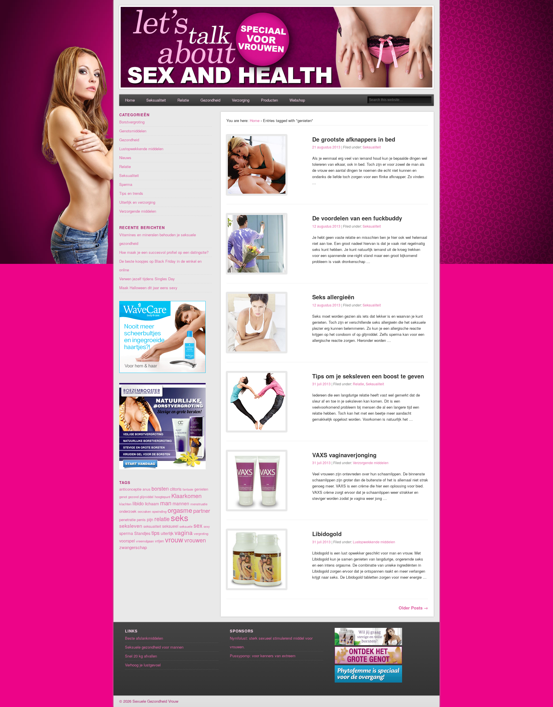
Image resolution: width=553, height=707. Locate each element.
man (165, 503)
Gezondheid (210, 100)
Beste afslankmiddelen (144, 638)
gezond (133, 496)
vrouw (174, 539)
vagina (184, 532)
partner (201, 510)
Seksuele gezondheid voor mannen (154, 647)
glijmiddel (147, 496)
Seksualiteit (156, 100)
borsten (160, 488)
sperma (126, 533)
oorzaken (144, 511)
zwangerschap (133, 547)
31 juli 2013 (321, 383)
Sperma (125, 184)
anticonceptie (130, 489)
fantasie (188, 489)
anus (146, 489)
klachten (125, 504)
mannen (181, 503)
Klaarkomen (186, 495)
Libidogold (327, 533)
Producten (269, 100)
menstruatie (198, 504)
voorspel (127, 541)
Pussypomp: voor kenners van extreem (263, 655)
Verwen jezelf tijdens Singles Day (147, 278)
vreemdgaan (145, 541)
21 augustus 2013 (326, 146)
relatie (162, 518)
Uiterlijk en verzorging (137, 202)
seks (179, 517)
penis (141, 519)
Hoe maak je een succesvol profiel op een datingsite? (164, 252)
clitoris (175, 489)
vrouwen (195, 540)
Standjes (142, 533)
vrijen (159, 541)
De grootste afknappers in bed (353, 139)
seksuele (185, 526)
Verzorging (240, 100)
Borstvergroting (132, 122)
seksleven (130, 525)
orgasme (180, 509)
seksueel (170, 526)
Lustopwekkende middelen (374, 541)
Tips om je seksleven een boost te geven (368, 376)
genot (123, 496)
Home (130, 100)
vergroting (201, 533)
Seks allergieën (333, 297)
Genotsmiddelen (132, 131)
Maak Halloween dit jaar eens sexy (148, 287)
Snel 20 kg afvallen (141, 656)
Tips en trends (131, 193)
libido (138, 503)
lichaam (152, 503)
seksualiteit (152, 526)
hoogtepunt (162, 496)
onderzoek (128, 511)
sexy (207, 526)
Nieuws (125, 157)
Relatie (183, 100)
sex (198, 525)
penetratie (127, 519)
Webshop (297, 100)
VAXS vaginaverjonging (344, 455)
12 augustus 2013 (326, 226)
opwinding (159, 511)
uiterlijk (167, 533)
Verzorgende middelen (371, 462)
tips (155, 532)
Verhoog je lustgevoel (143, 665)
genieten (201, 489)
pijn (150, 519)
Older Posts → (413, 608)
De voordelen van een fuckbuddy (357, 218)
